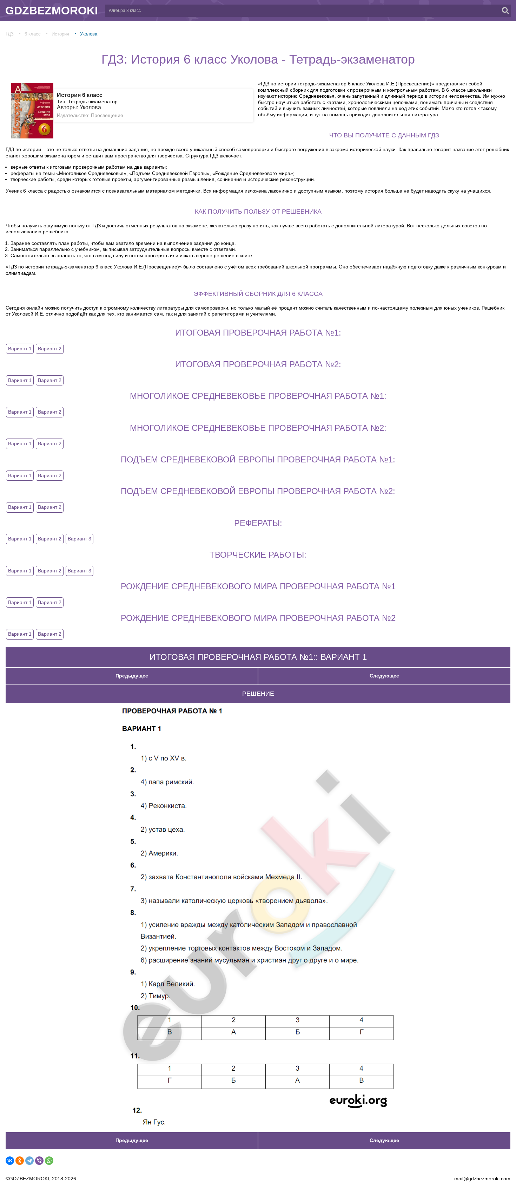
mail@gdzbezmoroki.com (482, 1178)
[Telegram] (29, 1160)
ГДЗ (10, 34)
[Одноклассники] (19, 1160)
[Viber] (39, 1160)
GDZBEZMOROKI (51, 10)
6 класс (33, 34)
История (60, 34)
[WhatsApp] (49, 1160)
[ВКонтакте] (10, 1160)
